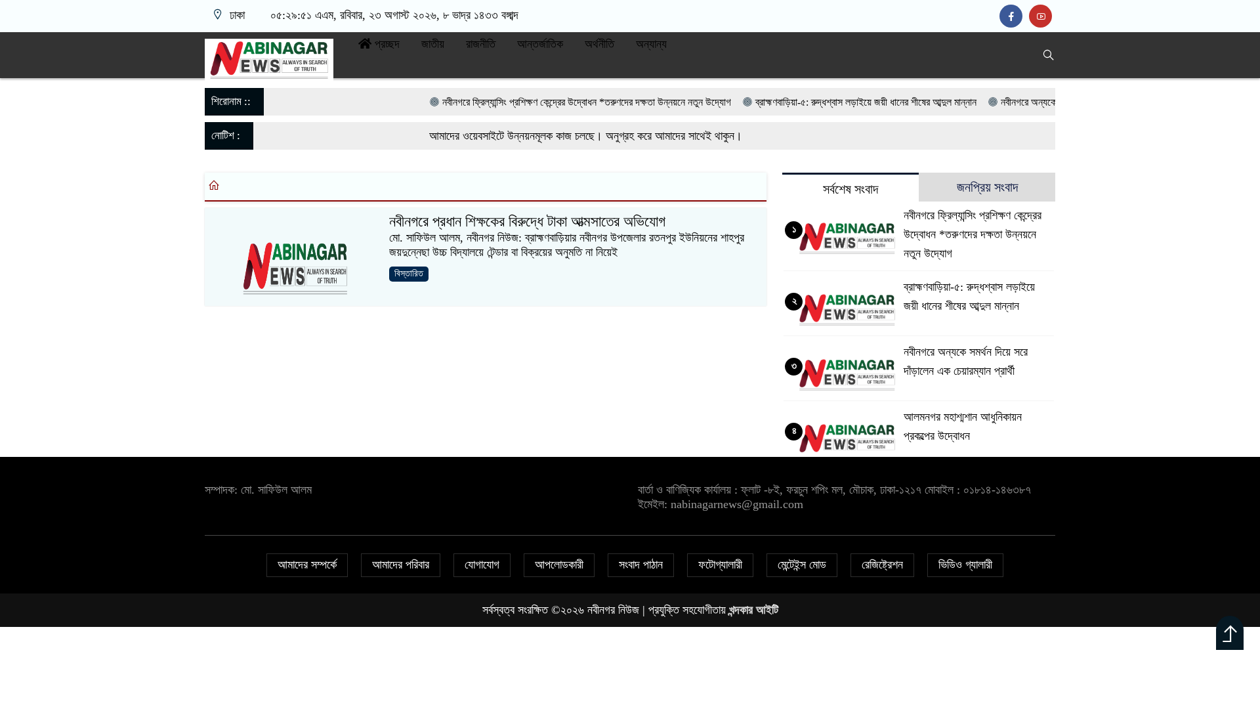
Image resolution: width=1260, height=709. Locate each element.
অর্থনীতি (599, 44)
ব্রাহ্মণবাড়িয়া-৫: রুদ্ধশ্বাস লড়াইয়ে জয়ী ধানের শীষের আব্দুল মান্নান (842, 102)
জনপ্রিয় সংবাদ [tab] (987, 187)
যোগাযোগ (482, 564)
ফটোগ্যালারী (720, 564)
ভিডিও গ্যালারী (965, 564)
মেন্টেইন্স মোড (802, 564)
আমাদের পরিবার (400, 564)
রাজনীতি (480, 44)
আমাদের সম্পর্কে (307, 564)
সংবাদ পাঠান (641, 564)
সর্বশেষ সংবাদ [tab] (850, 189)
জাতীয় (432, 44)
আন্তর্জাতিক (540, 44)
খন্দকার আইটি (753, 609)
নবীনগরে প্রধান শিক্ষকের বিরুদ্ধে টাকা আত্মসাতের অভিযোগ (527, 221)
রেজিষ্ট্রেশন (882, 564)
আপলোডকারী (559, 564)
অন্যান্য (651, 44)
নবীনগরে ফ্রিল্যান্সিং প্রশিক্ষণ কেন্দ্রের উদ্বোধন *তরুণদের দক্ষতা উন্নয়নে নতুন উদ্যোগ (563, 102)
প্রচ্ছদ (385, 44)
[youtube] (1042, 16)
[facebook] (1014, 16)
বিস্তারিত (408, 273)
